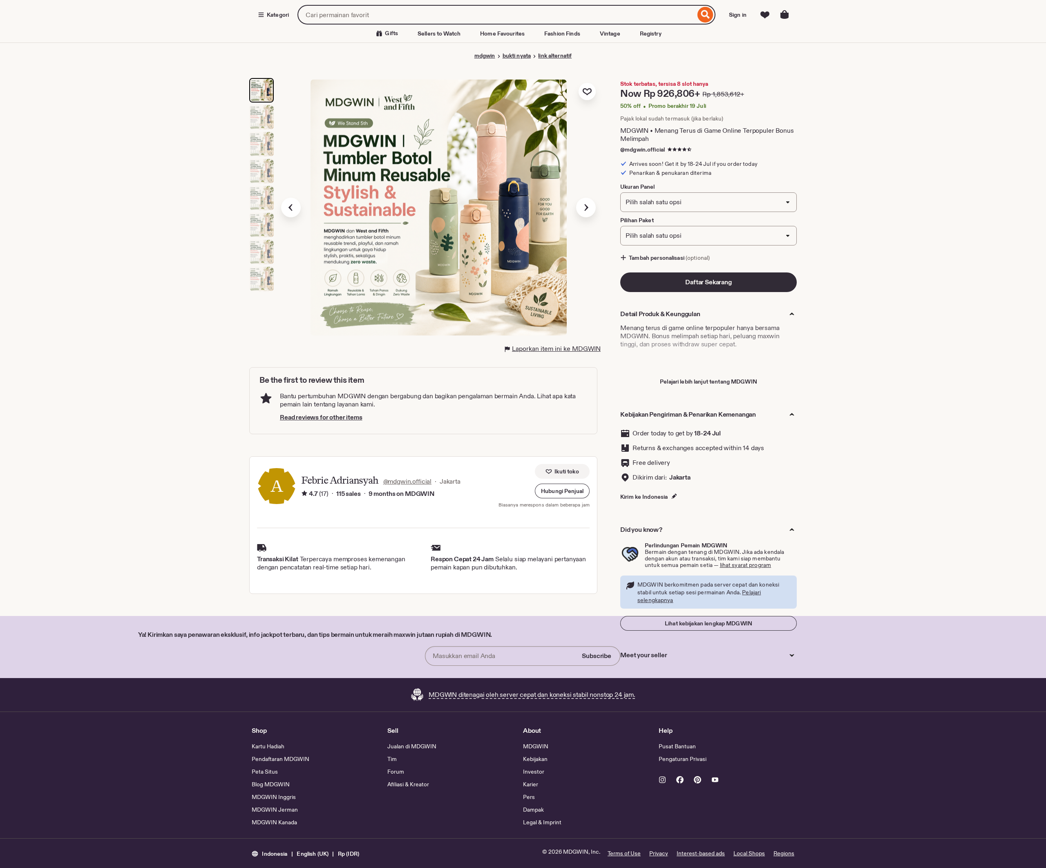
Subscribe (596, 656)
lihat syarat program (745, 565)
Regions (783, 853)
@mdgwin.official (642, 149)
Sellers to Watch (439, 33)
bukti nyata (517, 55)
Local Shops (749, 853)
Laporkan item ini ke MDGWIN (556, 349)
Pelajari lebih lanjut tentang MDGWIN (708, 381)
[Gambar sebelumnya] (291, 207)
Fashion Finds (562, 33)
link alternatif (555, 55)
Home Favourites (502, 33)
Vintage (610, 33)
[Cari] (705, 15)
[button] (562, 491)
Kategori (278, 14)
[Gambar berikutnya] (586, 207)
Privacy (658, 853)
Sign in (738, 14)
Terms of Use (624, 853)
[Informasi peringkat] (304, 494)
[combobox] (496, 15)
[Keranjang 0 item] (784, 15)
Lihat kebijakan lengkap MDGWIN (708, 623)
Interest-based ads (701, 853)
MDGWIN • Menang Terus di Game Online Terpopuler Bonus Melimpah (707, 135)
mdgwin (484, 55)
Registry (651, 33)
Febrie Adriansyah (339, 480)
